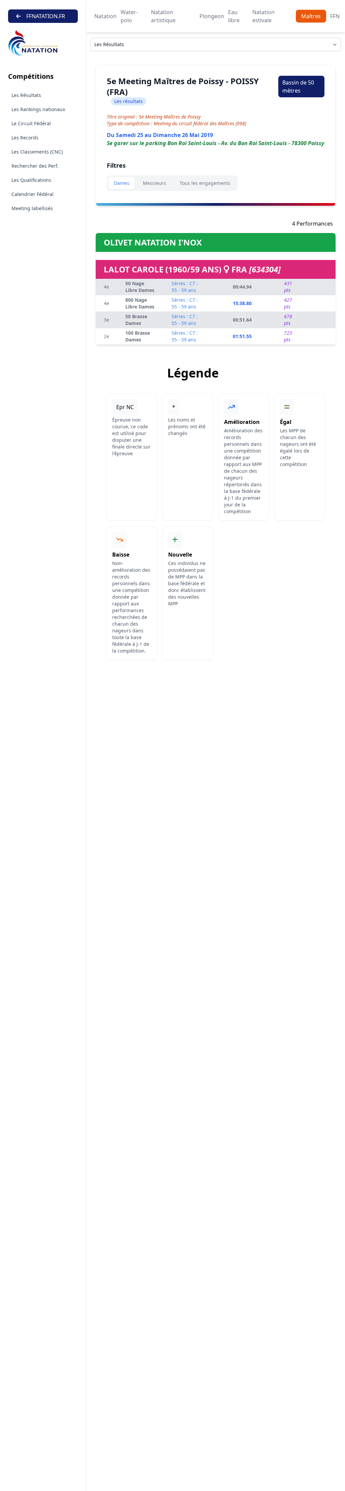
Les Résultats (26, 95)
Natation (105, 16)
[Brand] (43, 43)
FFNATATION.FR (45, 16)
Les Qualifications (31, 180)
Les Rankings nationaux (38, 109)
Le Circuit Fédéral (31, 123)
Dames (121, 183)
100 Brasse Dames (137, 336)
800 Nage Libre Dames (139, 303)
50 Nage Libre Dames (139, 286)
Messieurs (154, 183)
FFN (335, 16)
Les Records (24, 137)
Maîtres (311, 16)
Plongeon (211, 16)
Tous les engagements (205, 183)
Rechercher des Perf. (35, 166)
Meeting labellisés (32, 208)
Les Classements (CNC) (37, 151)
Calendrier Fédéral (32, 194)
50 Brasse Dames (136, 319)
